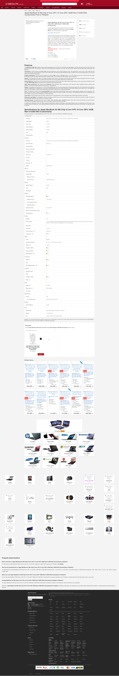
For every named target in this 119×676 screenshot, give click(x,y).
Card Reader (28, 190)
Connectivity (27, 256)
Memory (27, 168)
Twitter (30, 646)
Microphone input (29, 271)
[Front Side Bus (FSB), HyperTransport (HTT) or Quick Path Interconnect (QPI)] (31, 163)
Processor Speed (29, 135)
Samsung (69, 607)
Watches (64, 7)
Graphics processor (30, 207)
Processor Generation (30, 149)
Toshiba (51, 609)
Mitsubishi (52, 626)
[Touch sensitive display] (32, 234)
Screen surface (29, 221)
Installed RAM (29, 121)
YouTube (31, 642)
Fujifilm (81, 619)
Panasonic (82, 604)
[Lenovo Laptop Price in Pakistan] (86, 436)
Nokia (75, 604)
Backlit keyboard (29, 253)
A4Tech (51, 613)
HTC (56, 604)
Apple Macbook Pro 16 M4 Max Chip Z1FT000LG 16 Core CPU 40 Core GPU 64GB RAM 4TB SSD (88, 402)
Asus (63, 601)
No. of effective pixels (31, 299)
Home (26, 10)
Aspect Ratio (28, 225)
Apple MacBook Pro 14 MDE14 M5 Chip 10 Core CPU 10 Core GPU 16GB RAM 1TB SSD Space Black (29, 376)
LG (68, 604)
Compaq (75, 601)
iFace (81, 621)
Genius (57, 621)
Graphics (27, 193)
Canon (81, 613)
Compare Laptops (32, 630)
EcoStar (63, 619)
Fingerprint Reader (30, 247)
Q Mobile (63, 607)
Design (26, 236)
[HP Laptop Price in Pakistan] (32, 436)
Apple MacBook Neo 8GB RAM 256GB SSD (76, 397)
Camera (47, 7)
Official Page (28, 310)
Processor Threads (30, 151)
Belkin (69, 613)
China (57, 616)
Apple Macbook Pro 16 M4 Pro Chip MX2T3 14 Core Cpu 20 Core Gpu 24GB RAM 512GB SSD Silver (30, 402)
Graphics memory (31, 199)
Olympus (75, 626)
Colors (27, 239)
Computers (26, 7)
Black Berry (70, 601)
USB (27, 274)
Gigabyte (63, 621)
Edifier (69, 619)
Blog (30, 634)
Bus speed (28, 163)
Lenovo (63, 604)
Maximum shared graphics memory (33, 210)
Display (26, 216)
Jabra (57, 623)
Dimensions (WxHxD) (30, 242)
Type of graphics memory (32, 202)
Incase (51, 623)
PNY (57, 628)
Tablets (13, 7)
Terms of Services (32, 622)
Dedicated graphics (30, 196)
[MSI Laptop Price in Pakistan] (68, 461)
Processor (28, 118)
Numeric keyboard (30, 250)
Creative (81, 616)
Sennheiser (76, 628)
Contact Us (31, 632)
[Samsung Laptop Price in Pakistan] (32, 461)
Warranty (27, 313)
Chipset (27, 165)
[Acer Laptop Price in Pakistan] (86, 448)
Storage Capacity (29, 129)
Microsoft (81, 623)
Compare (40, 354)
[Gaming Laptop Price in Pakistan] (32, 448)
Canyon (51, 616)
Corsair (75, 616)
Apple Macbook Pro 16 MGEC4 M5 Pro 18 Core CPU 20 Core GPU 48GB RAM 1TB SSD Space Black (41, 376)
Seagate (69, 628)
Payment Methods (32, 615)
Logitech (75, 623)
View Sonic (76, 631)
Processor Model (29, 143)
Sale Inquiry (31, 627)
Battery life (28, 285)
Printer (33, 7)
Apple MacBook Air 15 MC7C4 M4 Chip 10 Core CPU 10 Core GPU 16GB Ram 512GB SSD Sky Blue (64, 376)
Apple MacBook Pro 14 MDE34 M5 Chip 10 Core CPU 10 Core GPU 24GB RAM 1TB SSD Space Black (53, 376)
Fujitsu (51, 621)
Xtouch (75, 634)
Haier (75, 621)
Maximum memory (31, 176)
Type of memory (30, 179)
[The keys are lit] (33, 253)
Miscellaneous (28, 293)
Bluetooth (28, 259)
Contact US (30, 673)
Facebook (31, 639)
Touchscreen (28, 234)
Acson (57, 613)
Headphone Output (30, 276)
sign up (30, 599)
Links (26, 307)
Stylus (81, 628)
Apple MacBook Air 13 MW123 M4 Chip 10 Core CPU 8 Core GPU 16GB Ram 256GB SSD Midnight (77, 375)
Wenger (57, 634)
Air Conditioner (55, 7)
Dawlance (51, 619)
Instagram (31, 644)
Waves (51, 634)
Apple (33, 10)
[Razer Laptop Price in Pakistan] (50, 461)
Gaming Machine (29, 213)
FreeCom (75, 619)
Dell (80, 601)
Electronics (40, 7)
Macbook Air (38, 10)
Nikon (63, 626)
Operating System (29, 126)
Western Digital (63, 634)
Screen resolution (29, 231)
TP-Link (63, 631)
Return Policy (31, 617)
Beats (63, 613)
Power (69, 7)
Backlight (28, 218)
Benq (75, 613)
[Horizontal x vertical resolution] (34, 231)
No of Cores (28, 154)
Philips (51, 607)
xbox (69, 634)
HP (50, 604)
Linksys (69, 623)
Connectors (27, 268)
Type (27, 132)
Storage (26, 182)
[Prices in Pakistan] (59, 424)
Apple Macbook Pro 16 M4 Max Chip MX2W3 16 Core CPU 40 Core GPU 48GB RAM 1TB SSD (88, 373)
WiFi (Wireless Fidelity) (30, 265)
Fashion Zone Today (33, 654)
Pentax (51, 628)
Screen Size (28, 124)
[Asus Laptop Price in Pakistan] (50, 448)
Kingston (63, 623)
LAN (27, 262)
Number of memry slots (31, 171)
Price (26, 316)
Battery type (28, 288)
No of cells (28, 291)
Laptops (7, 7)
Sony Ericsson (81, 607)
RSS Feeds (31, 649)
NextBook (57, 626)
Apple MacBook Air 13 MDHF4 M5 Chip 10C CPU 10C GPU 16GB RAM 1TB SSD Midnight (41, 400)
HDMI (27, 279)
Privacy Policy (32, 620)
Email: (29, 597)
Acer (51, 601)
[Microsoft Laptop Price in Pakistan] (68, 448)
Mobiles (19, 7)
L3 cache (28, 160)
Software (27, 302)
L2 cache (28, 157)
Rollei (63, 628)
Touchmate (58, 631)
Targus (51, 631)
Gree (69, 621)
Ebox (57, 619)
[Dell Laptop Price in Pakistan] (68, 436)
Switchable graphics (31, 205)
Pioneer (57, 607)
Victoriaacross (70, 631)
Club (63, 616)
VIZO (81, 631)
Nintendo (69, 626)
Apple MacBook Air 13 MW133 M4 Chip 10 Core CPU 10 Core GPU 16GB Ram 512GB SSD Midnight (65, 402)
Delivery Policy (32, 613)
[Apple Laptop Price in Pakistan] (50, 436)
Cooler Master (69, 616)
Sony (75, 607)
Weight (27, 245)
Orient (81, 626)
